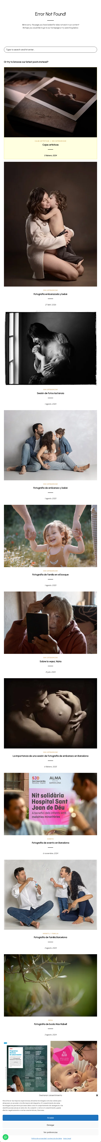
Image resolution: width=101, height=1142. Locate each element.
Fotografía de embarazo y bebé (50, 487)
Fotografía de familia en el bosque (50, 574)
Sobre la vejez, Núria (50, 661)
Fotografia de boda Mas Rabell (50, 1024)
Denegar (50, 1125)
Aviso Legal (67, 1138)
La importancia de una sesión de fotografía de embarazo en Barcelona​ (50, 755)
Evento (50, 839)
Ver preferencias (51, 1132)
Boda (50, 1020)
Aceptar (50, 1118)
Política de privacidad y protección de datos (46, 1138)
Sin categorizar (59, 141)
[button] (97, 1095)
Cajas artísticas (42, 141)
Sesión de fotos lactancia (50, 393)
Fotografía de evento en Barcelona (50, 842)
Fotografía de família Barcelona (50, 937)
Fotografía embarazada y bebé (50, 294)
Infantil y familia (50, 933)
